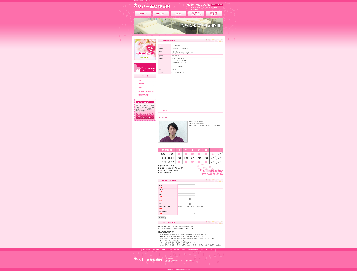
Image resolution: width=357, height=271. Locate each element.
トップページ (141, 80)
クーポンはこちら (145, 50)
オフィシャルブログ (145, 67)
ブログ (212, 249)
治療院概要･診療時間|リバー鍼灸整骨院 (142, 0)
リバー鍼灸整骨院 (149, 6)
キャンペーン (204, 249)
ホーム (143, 13)
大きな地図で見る (163, 111)
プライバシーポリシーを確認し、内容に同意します (193, 206)
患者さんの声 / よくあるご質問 (196, 13)
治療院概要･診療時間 (214, 13)
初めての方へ (161, 13)
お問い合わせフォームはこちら (145, 110)
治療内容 (178, 13)
